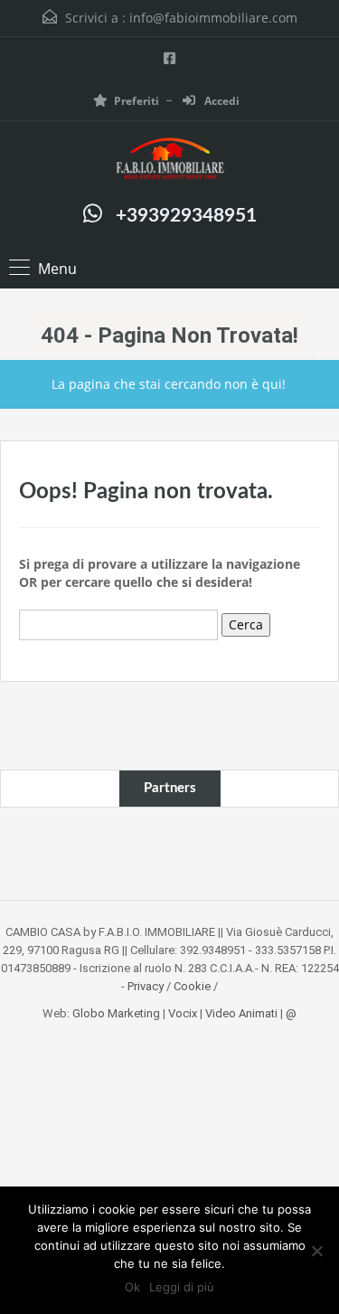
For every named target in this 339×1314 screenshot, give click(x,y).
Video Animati (241, 1013)
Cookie (192, 986)
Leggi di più (181, 1287)
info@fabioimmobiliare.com (213, 17)
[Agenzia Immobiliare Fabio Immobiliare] (170, 160)
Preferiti (136, 101)
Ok (132, 1287)
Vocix (182, 1013)
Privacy (145, 986)
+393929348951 (186, 215)
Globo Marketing (116, 1013)
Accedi (221, 101)
